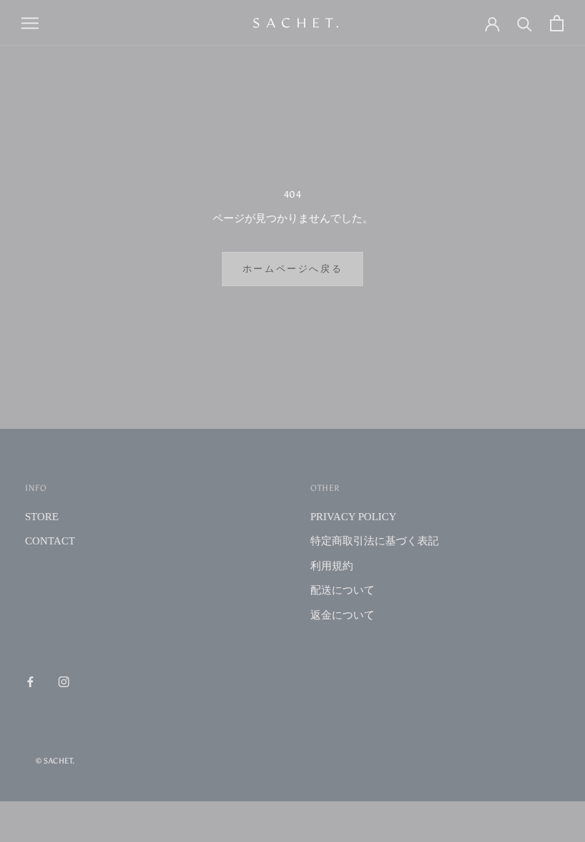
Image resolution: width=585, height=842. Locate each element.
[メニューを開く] (30, 22)
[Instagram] (63, 681)
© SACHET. (55, 761)
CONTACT (50, 541)
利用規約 (331, 566)
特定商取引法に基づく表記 (374, 541)
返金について (342, 615)
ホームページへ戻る (292, 268)
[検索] (524, 23)
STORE (41, 516)
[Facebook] (30, 681)
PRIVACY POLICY (353, 516)
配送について (342, 590)
